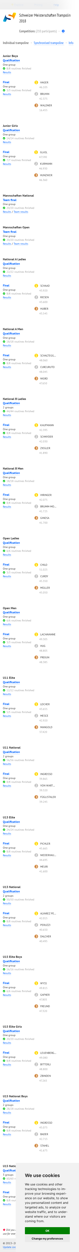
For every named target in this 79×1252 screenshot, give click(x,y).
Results (7, 72)
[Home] (9, 23)
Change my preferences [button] (47, 1238)
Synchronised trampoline (49, 43)
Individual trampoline (16, 43)
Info (71, 43)
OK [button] (47, 1230)
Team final (9, 200)
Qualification (11, 60)
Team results (21, 211)
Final (6, 82)
